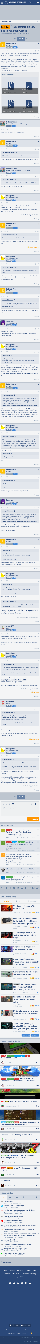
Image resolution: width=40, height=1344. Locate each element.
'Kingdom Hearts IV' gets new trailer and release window (24, 948)
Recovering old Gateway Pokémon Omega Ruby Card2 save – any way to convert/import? (19, 832)
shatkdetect (9, 836)
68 (38, 967)
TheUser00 (9, 863)
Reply (37, 117)
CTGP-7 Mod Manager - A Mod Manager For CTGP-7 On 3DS (19, 1156)
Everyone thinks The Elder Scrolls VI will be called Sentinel (25, 973)
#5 (38, 203)
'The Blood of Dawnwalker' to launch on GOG (24, 907)
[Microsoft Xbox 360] (2, 1254)
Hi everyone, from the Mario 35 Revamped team (20, 1225)
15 (38, 1139)
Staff (34, 1270)
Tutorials (28, 1270)
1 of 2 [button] (14, 38)
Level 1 (15, 47)
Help (18, 1333)
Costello (25, 978)
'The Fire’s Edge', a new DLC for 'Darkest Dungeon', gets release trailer (24, 935)
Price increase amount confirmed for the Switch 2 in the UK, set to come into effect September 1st (25, 921)
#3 (38, 149)
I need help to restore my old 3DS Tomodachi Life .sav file (19, 844)
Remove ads (26, 1325)
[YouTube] (22, 1340)
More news (35, 1035)
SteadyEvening (8, 1213)
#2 (38, 129)
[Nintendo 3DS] (2, 1206)
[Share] (35, 51)
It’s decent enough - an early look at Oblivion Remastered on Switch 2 (25, 1013)
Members (7, 1273)
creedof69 (7, 1218)
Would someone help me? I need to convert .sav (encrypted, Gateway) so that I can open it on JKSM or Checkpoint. (19, 857)
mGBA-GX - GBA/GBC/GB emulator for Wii (17, 1244)
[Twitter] (18, 1340)
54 (38, 978)
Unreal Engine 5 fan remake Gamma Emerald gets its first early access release (26, 962)
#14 (38, 508)
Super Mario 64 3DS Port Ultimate (18, 1057)
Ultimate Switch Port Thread (13, 1221)
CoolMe (6, 1231)
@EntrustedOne (19, 777)
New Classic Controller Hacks (13, 1216)
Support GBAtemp (29, 1273)
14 (38, 1129)
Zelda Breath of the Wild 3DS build (23, 1101)
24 (38, 954)
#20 (38, 756)
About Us (20, 1276)
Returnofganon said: (8, 152)
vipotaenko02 (8, 1222)
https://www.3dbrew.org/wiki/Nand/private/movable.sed (20, 405)
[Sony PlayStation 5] (2, 1241)
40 (38, 1019)
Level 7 (14, 630)
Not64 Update (8, 1201)
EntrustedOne (6, 33)
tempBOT (25, 992)
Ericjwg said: (6, 355)
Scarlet (15, 928)
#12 (38, 433)
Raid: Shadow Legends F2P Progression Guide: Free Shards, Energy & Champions (25, 987)
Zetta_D (6, 1207)
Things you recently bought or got (15, 1249)
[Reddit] (9, 1340)
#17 (38, 634)
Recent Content (7, 1192)
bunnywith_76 (8, 1203)
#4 (38, 176)
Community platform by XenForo (20, 1338)
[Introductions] (2, 1226)
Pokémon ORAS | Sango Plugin (14, 1206)
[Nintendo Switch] (2, 1212)
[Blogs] (36, 1197)
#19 (38, 709)
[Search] (30, 2)
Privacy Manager (18, 1330)
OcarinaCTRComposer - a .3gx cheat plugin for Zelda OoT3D (20, 1123)
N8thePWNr (7, 1246)
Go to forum (26, 1035)
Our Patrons (17, 1273)
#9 (38, 329)
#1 (38, 51)
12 (38, 1185)
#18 (38, 661)
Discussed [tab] (33, 901)
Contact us (9, 1330)
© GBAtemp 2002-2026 (31, 1341)
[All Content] (3, 1197)
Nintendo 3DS (18, 836)
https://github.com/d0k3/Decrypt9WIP (13, 680)
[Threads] (10, 1197)
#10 (38, 352)
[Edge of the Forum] (23, 1197)
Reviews (20, 1270)
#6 (38, 231)
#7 (38, 264)
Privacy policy (11, 1333)
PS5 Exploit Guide (9, 1240)
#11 (38, 392)
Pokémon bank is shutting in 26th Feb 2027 (17, 1135)
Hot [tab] (19, 901)
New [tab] (7, 901)
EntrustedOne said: (8, 179)
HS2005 (6, 1242)
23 (38, 1032)
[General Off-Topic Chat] (2, 1249)
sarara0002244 (10, 848)
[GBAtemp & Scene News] (2, 1230)
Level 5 (14, 199)
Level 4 (14, 126)
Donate (17, 1325)
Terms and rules (29, 1330)
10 (38, 1062)
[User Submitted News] (16, 1197)
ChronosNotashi (8, 1237)
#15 (38, 547)
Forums (12, 1270)
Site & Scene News (8, 896)
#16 (38, 581)
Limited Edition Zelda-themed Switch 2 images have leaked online (24, 999)
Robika (8, 871)
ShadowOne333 (17, 1006)
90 (38, 1006)
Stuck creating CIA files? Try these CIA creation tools (19, 878)
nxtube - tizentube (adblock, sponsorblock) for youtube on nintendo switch (19, 1211)
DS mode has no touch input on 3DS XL (20, 869)
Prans (29, 912)
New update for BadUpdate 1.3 (14, 1253)
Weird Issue (5, 1181)
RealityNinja (28, 215)
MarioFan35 (7, 1227)
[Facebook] (4, 1340)
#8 (38, 296)
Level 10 (14, 325)
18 (38, 1106)
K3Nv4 (6, 1250)
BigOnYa (6, 1255)
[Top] (28, 1333)
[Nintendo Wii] (2, 1202)
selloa (8, 881)
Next (20, 38)
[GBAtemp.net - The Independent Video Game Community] (16, 2)
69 (38, 927)
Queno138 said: (7, 664)
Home (6, 1270)
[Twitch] (13, 1340)
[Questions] (30, 1197)
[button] (2, 2)
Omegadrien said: (7, 300)
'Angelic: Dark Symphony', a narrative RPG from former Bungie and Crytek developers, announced (25, 1026)
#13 (38, 477)
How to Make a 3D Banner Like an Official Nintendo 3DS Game (18, 1080)
